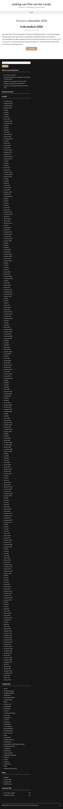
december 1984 (8, 662)
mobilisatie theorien (9, 739)
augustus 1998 (8, 495)
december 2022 (8, 105)
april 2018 (6, 183)
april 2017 (6, 205)
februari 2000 (7, 464)
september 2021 (8, 123)
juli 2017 (6, 198)
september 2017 (8, 196)
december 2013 (8, 254)
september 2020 (8, 139)
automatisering (8, 699)
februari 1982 (7, 666)
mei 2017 (6, 203)
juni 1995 (6, 577)
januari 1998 (7, 511)
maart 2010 (7, 327)
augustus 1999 (8, 473)
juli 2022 (6, 110)
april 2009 (6, 345)
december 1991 (8, 635)
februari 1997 (7, 535)
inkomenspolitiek (8, 730)
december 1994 (8, 591)
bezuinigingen (7, 706)
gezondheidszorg (8, 728)
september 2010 (8, 318)
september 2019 (8, 156)
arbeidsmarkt (7, 695)
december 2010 (8, 311)
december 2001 (8, 422)
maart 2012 (7, 283)
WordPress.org (8, 784)
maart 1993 (7, 626)
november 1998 (8, 489)
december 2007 (8, 365)
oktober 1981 (7, 668)
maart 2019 (7, 167)
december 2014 (8, 232)
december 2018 (8, 172)
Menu (31, 12)
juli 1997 (6, 524)
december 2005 (8, 374)
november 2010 (8, 314)
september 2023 (8, 103)
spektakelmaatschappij (10, 755)
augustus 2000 (8, 451)
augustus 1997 (8, 522)
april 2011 (6, 303)
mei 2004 (6, 400)
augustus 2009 (8, 338)
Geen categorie (8, 726)
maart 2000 (7, 462)
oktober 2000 (7, 447)
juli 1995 (6, 575)
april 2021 (6, 130)
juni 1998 (6, 500)
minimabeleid (7, 737)
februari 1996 (7, 560)
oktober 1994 (7, 595)
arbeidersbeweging (9, 691)
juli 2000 (6, 453)
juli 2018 (6, 178)
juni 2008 (6, 356)
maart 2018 (7, 185)
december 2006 (8, 369)
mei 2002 (6, 416)
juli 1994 (6, 602)
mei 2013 (6, 267)
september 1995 (8, 571)
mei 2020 (6, 141)
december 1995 (8, 564)
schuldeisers (7, 748)
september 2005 (8, 378)
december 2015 (8, 223)
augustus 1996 (8, 546)
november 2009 (8, 331)
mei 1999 (6, 478)
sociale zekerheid (8, 753)
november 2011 (8, 291)
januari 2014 (7, 252)
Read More (31, 49)
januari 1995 (7, 589)
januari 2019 (7, 170)
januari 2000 (7, 467)
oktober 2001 (7, 427)
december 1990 (8, 640)
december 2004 (8, 391)
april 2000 (6, 460)
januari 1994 (7, 615)
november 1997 (8, 515)
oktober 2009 (7, 334)
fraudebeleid (7, 724)
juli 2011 (6, 298)
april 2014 (6, 247)
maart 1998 (7, 507)
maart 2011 (7, 305)
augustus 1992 (8, 633)
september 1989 (8, 648)
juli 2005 (6, 380)
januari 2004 (7, 402)
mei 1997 (6, 529)
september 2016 (8, 214)
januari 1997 (7, 538)
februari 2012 (7, 285)
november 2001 (8, 424)
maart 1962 (7, 677)
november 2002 (8, 411)
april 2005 (6, 387)
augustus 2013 (8, 260)
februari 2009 (7, 349)
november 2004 (8, 393)
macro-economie (8, 733)
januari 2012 (7, 287)
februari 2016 (7, 218)
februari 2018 (7, 187)
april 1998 (6, 504)
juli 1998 (6, 498)
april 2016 (6, 216)
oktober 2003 (7, 407)
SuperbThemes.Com (33, 805)
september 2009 (8, 336)
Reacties (7, 781)
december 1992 (8, 631)
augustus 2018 (8, 176)
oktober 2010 (7, 316)
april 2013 (6, 269)
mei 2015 (6, 225)
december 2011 (8, 289)
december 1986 (8, 657)
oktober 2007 (7, 367)
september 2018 (8, 174)
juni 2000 (6, 456)
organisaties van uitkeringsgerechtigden (14, 744)
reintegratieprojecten (9, 746)
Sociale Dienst (7, 750)
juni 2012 (6, 280)
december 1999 (8, 469)
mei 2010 (6, 323)
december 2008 (8, 351)
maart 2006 (7, 371)
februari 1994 (7, 613)
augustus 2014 (8, 240)
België (5, 702)
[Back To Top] (60, 805)
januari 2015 (7, 229)
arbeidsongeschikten (9, 697)
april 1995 (6, 582)
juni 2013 (6, 265)
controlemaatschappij (9, 713)
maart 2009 (7, 347)
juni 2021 (6, 125)
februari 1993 (7, 628)
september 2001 (8, 429)
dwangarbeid (7, 717)
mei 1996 (6, 553)
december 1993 (8, 617)
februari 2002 (7, 420)
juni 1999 (6, 476)
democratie (7, 715)
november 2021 (8, 121)
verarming (6, 762)
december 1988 (8, 651)
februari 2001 (7, 438)
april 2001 (6, 436)
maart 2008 (7, 358)
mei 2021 (6, 127)
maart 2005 (7, 389)
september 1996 (8, 544)
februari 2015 (7, 227)
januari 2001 (7, 440)
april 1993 (6, 624)
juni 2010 (6, 320)
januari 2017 (7, 209)
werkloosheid (7, 764)
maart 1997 (7, 533)
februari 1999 (7, 482)
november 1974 (8, 673)
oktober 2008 (7, 354)
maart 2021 (7, 132)
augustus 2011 (8, 296)
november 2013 (8, 256)
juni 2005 (6, 382)
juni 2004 (6, 398)
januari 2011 (7, 309)
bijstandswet (7, 708)
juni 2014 (6, 245)
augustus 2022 (8, 107)
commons (6, 710)
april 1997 (6, 531)
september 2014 (8, 238)
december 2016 (8, 212)
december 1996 (8, 540)
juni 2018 (6, 181)
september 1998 (8, 493)
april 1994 (6, 609)
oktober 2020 (7, 136)
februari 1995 (7, 586)
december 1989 (8, 646)
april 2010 (6, 325)
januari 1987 (7, 655)
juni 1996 (6, 551)
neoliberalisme (7, 742)
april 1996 (6, 555)
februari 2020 (7, 145)
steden (6, 759)
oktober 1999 (7, 471)
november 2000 (8, 444)
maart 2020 (7, 143)
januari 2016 (7, 221)
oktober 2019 (7, 154)
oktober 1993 (7, 620)
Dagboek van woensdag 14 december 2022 (15, 81)
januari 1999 (7, 484)
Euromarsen (7, 722)
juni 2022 (6, 112)
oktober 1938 (7, 679)
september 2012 (8, 278)
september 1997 (8, 520)
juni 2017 (6, 201)
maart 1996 (7, 557)
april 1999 (6, 480)
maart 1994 (7, 611)
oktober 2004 (7, 396)
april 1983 (6, 664)
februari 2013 (7, 272)
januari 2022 (7, 119)
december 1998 (8, 487)
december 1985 (8, 659)
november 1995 (8, 566)
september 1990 (8, 642)
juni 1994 (6, 604)
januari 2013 (7, 274)
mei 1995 (6, 580)
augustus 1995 (8, 573)
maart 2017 (7, 207)
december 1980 (8, 671)
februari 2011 (7, 307)
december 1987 (8, 653)
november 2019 (8, 152)
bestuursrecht (7, 704)
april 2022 (6, 116)
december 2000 (8, 442)
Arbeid (5, 688)
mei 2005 (6, 385)
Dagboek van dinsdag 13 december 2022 (14, 83)
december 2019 (8, 150)
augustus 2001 (8, 431)
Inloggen (6, 777)
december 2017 (8, 192)
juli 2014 (6, 243)
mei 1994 (6, 606)
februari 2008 (7, 360)
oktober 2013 (7, 258)
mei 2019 (6, 163)
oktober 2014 (7, 236)
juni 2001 (6, 433)
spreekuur (6, 757)
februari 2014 (7, 249)
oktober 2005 (7, 376)
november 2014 (8, 234)
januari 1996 (7, 562)
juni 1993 (6, 622)
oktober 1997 (7, 518)
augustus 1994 (8, 600)
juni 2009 (6, 340)
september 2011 (8, 294)
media (37, 30)
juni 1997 (6, 526)
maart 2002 (7, 418)
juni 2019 (6, 161)
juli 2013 (6, 263)
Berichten (7, 779)
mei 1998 (6, 502)
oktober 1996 (7, 542)
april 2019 (6, 165)
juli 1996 (6, 549)
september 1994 (8, 597)
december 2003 (8, 405)
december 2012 (8, 276)
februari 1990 (7, 644)
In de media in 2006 (31, 26)
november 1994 (8, 593)
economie (6, 719)
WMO (5, 766)
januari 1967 (7, 675)
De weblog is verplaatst (10, 75)
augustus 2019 (8, 158)
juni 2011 (6, 300)
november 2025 (8, 101)
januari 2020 (7, 147)
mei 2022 (6, 114)
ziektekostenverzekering (10, 768)
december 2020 (8, 134)
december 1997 (8, 513)
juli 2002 (6, 413)
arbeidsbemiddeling (9, 693)
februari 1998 (7, 509)
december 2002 (8, 409)
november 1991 (8, 637)
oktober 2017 (7, 194)
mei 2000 (6, 458)
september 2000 (8, 449)
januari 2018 (7, 190)
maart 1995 (7, 584)
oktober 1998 (7, 491)
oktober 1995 (7, 569)
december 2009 (8, 329)
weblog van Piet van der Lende (31, 4)
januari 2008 (7, 362)
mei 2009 (6, 343)
